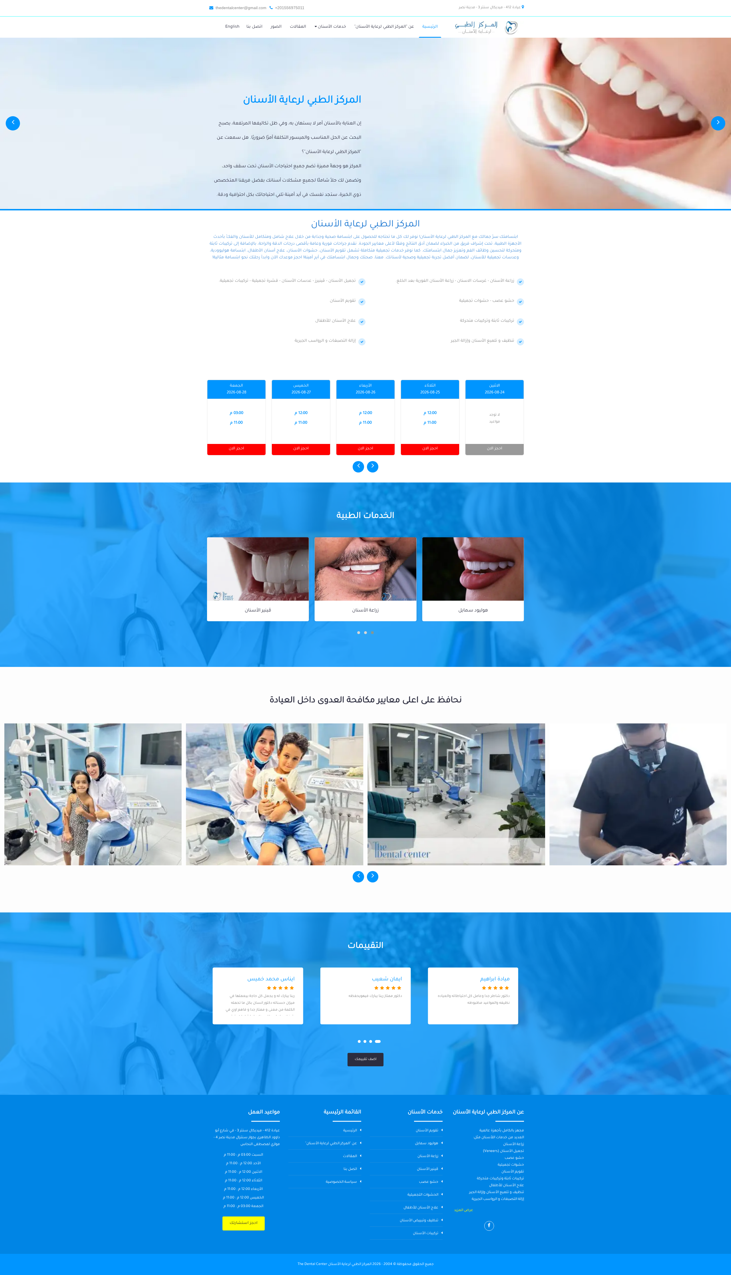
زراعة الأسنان (473, 610)
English (232, 27)
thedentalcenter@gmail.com (241, 7)
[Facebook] (489, 1226)
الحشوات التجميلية (422, 1195)
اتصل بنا (350, 1169)
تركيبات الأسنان (425, 1234)
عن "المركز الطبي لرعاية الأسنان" (331, 1144)
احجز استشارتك (244, 1223)
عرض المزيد (463, 1210)
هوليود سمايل (426, 1144)
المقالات (350, 1157)
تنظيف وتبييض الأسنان (419, 1221)
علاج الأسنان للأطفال (420, 1208)
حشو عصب (258, 610)
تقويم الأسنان (427, 1131)
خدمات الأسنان (331, 27)
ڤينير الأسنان (365, 610)
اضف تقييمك (365, 1059)
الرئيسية (350, 1131)
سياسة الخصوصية (341, 1182)
